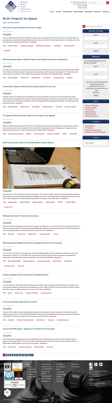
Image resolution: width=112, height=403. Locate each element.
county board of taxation (15, 133)
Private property (39, 133)
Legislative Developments (93, 130)
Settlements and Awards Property (95, 132)
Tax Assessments (69, 45)
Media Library (46, 381)
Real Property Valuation (43, 45)
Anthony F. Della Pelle (91, 105)
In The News (89, 128)
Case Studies (88, 11)
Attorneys (30, 374)
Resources (97, 11)
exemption (11, 320)
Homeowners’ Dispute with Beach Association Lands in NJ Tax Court (29, 86)
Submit (96, 95)
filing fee (28, 133)
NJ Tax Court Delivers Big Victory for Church (20, 302)
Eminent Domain (25, 202)
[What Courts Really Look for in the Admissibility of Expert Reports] (41, 168)
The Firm (58, 11)
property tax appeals (26, 45)
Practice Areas (67, 11)
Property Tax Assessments (25, 320)
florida (10, 293)
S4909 (65, 133)
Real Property (35, 77)
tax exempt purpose (63, 320)
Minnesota (11, 234)
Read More (33, 42)
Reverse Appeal (39, 347)
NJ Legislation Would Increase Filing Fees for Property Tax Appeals (29, 115)
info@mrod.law (82, 7)
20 (20, 355)
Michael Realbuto (90, 112)
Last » (31, 355)
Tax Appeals (57, 45)
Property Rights (13, 45)
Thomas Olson (89, 109)
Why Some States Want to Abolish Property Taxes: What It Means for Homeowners (35, 59)
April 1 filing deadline (14, 261)
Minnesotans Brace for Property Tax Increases (21, 216)
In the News (60, 364)
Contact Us (105, 11)
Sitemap (97, 379)
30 (23, 355)
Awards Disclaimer (8, 399)
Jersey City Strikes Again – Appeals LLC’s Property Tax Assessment (29, 329)
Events (58, 369)
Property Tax (24, 77)
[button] (107, 2)
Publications (75, 364)
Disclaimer (91, 379)
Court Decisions (90, 126)
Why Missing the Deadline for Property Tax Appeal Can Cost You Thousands (32, 243)
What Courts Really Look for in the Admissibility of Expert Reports (28, 142)
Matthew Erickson (90, 114)
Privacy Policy (75, 367)
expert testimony (38, 202)
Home (52, 11)
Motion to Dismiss (29, 261)
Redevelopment (46, 376)
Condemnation (12, 202)
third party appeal (70, 106)
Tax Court (59, 106)
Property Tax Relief (32, 293)
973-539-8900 (83, 6)
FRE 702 (60, 202)
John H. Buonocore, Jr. (92, 116)
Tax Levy (55, 234)
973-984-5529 (95, 376)
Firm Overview (31, 369)
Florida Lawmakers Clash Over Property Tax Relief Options (25, 275)
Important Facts (32, 372)
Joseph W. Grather (91, 107)
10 (17, 355)
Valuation (7, 50)
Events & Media (78, 11)
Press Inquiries (61, 367)
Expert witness (50, 202)
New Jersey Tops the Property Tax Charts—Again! (22, 27)
